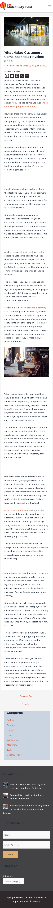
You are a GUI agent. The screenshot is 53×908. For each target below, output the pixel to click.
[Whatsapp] (22, 76)
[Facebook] (7, 76)
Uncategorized (14, 754)
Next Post (26, 704)
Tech (9, 750)
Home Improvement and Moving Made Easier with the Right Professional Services (26, 809)
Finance (11, 725)
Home (10, 730)
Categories (8, 876)
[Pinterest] (17, 76)
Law (6, 65)
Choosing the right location (18, 510)
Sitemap (35, 901)
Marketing (12, 744)
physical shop (18, 117)
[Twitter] (12, 76)
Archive (11, 720)
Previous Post (26, 696)
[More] (27, 76)
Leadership (12, 740)
